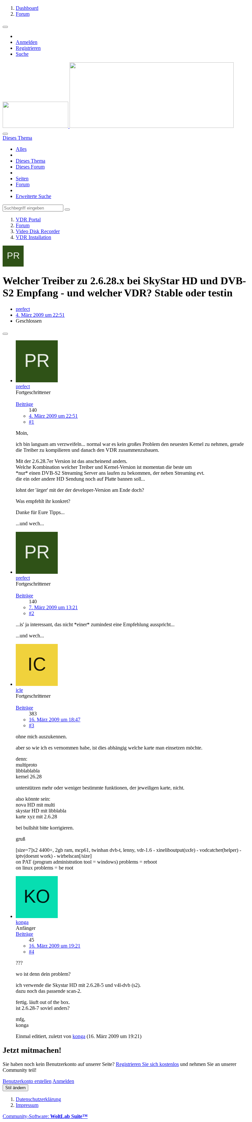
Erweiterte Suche (33, 196)
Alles (21, 149)
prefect (23, 309)
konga (79, 1036)
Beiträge (24, 404)
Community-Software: (45, 1116)
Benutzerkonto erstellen (27, 1081)
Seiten (22, 178)
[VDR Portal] (118, 126)
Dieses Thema (30, 161)
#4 (31, 951)
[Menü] (5, 27)
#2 (31, 613)
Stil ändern (15, 1087)
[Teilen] (5, 334)
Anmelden (26, 42)
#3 (31, 725)
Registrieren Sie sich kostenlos (147, 1064)
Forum (23, 184)
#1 (31, 422)
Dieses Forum (30, 167)
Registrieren (28, 48)
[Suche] (5, 134)
